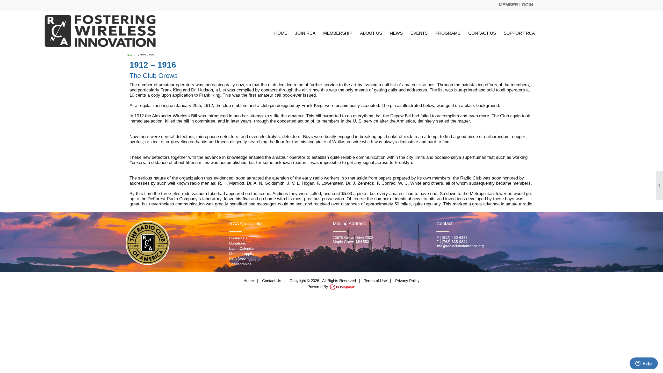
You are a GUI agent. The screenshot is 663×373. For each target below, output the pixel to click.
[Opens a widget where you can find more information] (643, 363)
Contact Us (482, 33)
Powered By (318, 286)
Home (280, 33)
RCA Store (237, 259)
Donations (237, 243)
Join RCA (305, 33)
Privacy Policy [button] (407, 280)
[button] (338, 33)
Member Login (516, 4)
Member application (245, 254)
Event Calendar (242, 248)
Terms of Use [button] (375, 280)
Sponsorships (240, 264)
